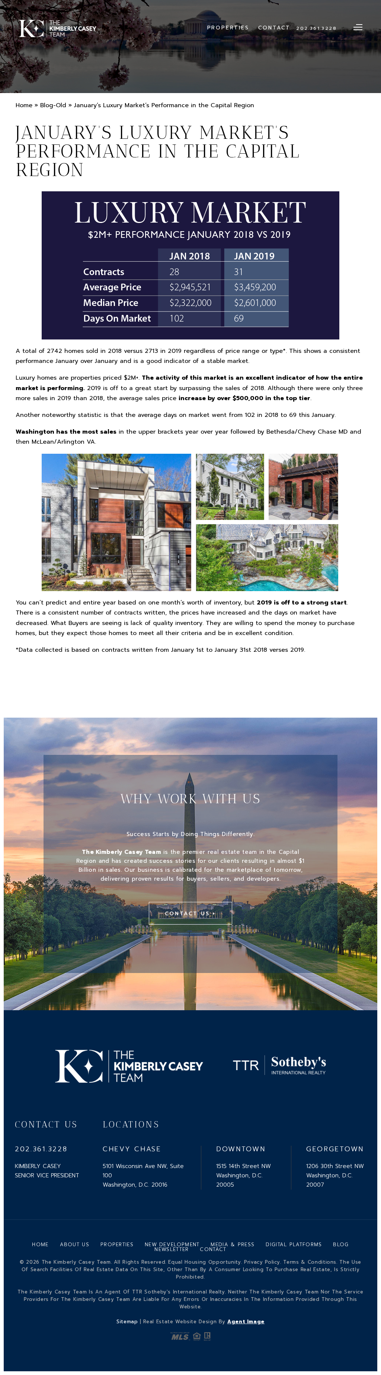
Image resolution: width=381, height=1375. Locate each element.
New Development (172, 1244)
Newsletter (171, 1249)
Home (40, 1244)
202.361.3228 (316, 28)
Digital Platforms (294, 1244)
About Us (74, 1244)
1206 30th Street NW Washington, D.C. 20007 (335, 1175)
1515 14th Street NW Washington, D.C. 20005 (243, 1175)
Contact (274, 28)
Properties (228, 28)
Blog (341, 1244)
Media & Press (232, 1244)
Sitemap (127, 1321)
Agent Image (246, 1321)
